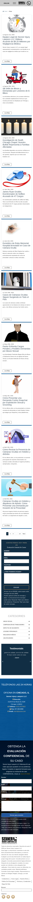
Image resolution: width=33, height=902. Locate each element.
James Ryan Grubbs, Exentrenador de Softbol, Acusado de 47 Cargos (14, 194)
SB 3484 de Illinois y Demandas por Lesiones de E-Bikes (16, 90)
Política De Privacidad (8, 881)
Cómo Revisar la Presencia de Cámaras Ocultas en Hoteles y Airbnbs (16, 451)
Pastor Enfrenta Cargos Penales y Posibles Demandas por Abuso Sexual (16, 348)
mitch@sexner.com (20, 711)
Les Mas (7, 61)
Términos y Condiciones (24, 881)
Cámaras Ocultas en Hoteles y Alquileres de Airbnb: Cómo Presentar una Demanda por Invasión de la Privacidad (16, 504)
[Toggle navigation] (14, 3)
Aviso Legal (14, 879)
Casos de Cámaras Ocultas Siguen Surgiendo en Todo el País (16, 297)
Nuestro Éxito (24, 879)
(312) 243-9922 (21, 706)
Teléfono (7, 565)
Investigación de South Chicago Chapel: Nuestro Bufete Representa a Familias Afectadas (16, 143)
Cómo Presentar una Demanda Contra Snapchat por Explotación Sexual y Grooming (15, 401)
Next (24, 533)
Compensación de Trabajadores (13, 624)
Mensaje (4, 799)
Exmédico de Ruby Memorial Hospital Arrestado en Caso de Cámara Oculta (16, 245)
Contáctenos (5, 879)
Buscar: (3, 887)
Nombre (7, 551)
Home (5, 11)
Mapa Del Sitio (6, 884)
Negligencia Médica (9, 634)
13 (20, 533)
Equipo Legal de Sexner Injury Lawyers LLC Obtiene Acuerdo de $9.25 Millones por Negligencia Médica (16, 40)
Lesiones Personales (10, 631)
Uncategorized (8, 638)
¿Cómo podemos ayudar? (13, 571)
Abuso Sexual (7, 621)
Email (6, 558)
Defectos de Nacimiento (11, 628)
